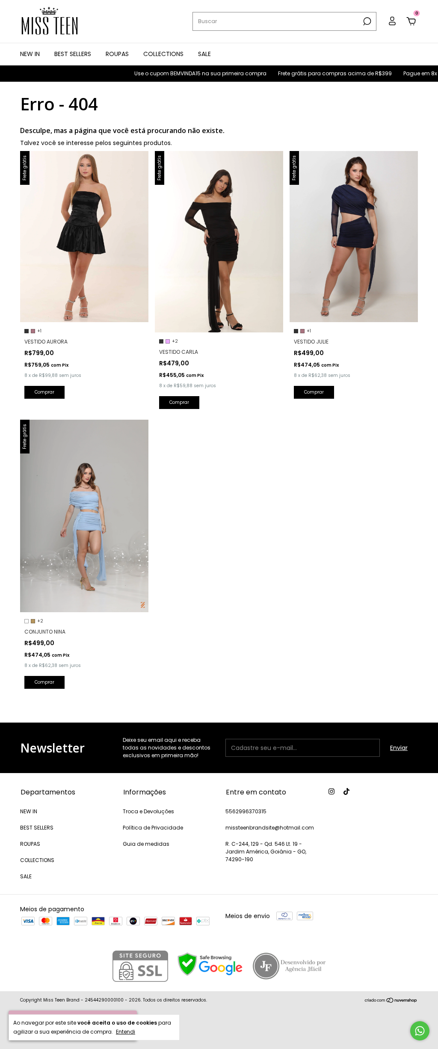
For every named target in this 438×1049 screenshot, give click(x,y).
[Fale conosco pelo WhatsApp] (419, 1030)
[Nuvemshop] (391, 1001)
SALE (204, 54)
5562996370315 (245, 811)
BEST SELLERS (72, 54)
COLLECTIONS (163, 54)
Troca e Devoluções (148, 811)
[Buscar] (366, 21)
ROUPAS (117, 54)
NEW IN (30, 54)
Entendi (125, 1031)
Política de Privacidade (153, 827)
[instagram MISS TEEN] (331, 791)
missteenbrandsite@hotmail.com (269, 827)
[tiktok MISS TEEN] (346, 791)
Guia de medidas (146, 843)
